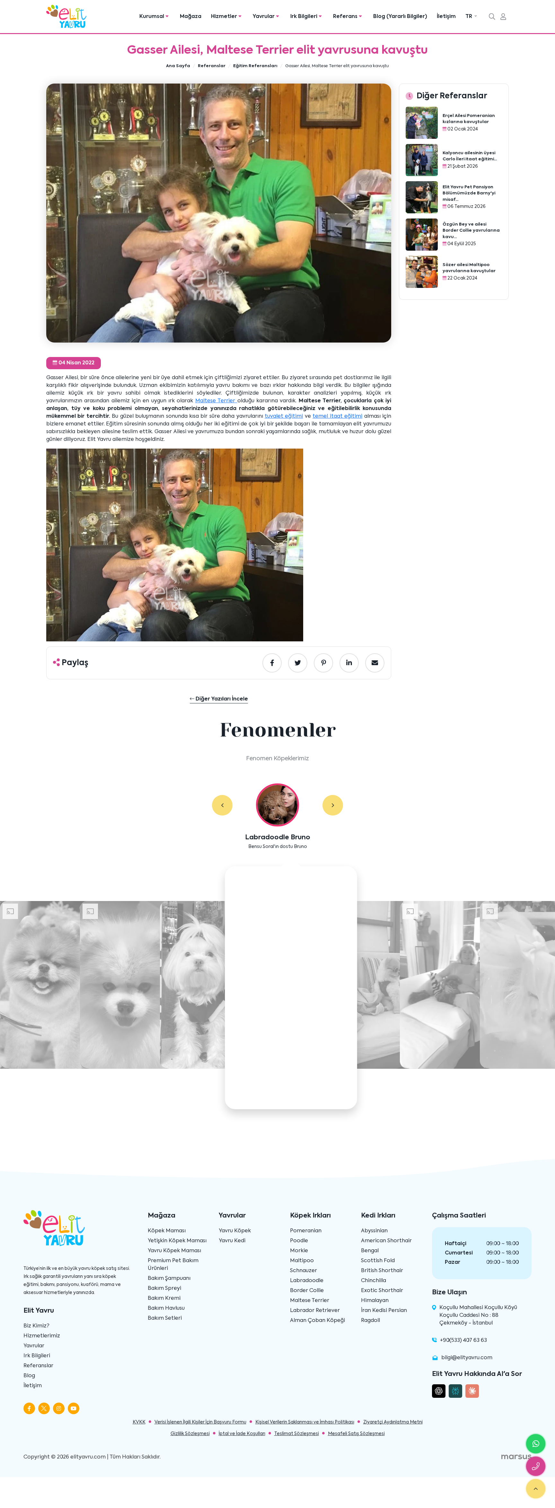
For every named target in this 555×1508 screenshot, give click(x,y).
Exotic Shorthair (382, 1290)
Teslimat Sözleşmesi (296, 1434)
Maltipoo (302, 1260)
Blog (29, 1376)
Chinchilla (373, 1280)
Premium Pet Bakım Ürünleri (173, 1264)
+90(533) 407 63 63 (463, 1340)
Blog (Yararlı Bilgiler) (400, 16)
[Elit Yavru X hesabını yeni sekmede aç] (44, 1408)
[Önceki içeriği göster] (222, 805)
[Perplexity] (455, 1391)
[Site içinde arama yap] (492, 17)
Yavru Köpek (235, 1231)
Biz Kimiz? (36, 1326)
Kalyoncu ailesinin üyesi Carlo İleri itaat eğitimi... (470, 156)
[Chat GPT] (438, 1391)
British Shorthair (382, 1270)
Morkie (299, 1251)
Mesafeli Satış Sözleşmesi (356, 1434)
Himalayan (375, 1300)
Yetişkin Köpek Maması (177, 1241)
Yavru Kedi (232, 1241)
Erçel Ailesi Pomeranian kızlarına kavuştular (469, 119)
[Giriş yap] (503, 17)
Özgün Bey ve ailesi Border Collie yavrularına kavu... (471, 230)
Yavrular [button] (264, 16)
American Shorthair (386, 1241)
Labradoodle (306, 1280)
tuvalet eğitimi (284, 416)
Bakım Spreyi (164, 1288)
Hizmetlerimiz (41, 1336)
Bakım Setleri (165, 1318)
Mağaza (190, 16)
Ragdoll (370, 1320)
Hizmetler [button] (224, 16)
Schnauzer (303, 1270)
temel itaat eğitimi (337, 416)
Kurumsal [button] (152, 16)
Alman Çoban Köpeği (317, 1320)
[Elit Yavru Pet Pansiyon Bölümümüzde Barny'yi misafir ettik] (422, 197)
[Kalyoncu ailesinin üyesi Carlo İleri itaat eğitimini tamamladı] (422, 160)
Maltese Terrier (216, 401)
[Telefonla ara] (535, 1466)
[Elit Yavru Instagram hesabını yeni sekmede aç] (59, 1408)
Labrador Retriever (315, 1310)
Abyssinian (374, 1231)
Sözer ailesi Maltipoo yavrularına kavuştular (469, 268)
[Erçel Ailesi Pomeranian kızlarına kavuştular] (422, 122)
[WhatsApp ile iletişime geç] (535, 1443)
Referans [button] (346, 16)
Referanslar (38, 1366)
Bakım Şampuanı (169, 1278)
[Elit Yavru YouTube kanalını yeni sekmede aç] (73, 1408)
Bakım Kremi (164, 1298)
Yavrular (33, 1346)
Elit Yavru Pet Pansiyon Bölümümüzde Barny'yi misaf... (469, 193)
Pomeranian (306, 1231)
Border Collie (307, 1290)
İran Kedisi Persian (384, 1310)
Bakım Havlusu (166, 1308)
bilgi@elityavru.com (466, 1358)
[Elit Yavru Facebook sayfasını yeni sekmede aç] (29, 1408)
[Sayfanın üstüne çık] (535, 1488)
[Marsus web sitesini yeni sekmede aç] (516, 1457)
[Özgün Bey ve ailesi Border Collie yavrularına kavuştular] (422, 234)
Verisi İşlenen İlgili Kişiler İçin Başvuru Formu (200, 1422)
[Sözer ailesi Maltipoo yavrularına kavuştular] (422, 271)
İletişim (446, 16)
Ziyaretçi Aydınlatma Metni (393, 1422)
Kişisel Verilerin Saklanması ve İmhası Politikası (304, 1422)
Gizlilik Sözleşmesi (190, 1434)
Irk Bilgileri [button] (304, 16)
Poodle (299, 1241)
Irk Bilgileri (36, 1356)
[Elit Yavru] (66, 16)
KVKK (139, 1422)
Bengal (370, 1251)
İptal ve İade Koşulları (242, 1434)
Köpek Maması (167, 1231)
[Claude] (472, 1391)
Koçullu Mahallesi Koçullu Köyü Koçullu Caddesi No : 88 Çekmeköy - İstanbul (478, 1315)
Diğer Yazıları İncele (221, 699)
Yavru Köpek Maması (174, 1251)
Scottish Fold (378, 1260)
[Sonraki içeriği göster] (332, 805)
